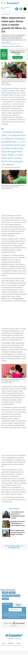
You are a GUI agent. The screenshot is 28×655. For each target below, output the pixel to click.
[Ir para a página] (12, 3)
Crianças (16, 595)
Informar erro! (15, 609)
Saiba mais (13, 625)
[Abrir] (2, 3)
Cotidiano (3, 8)
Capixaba (7, 7)
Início (2, 7)
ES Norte (5, 598)
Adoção (5, 592)
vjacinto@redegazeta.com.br (13, 43)
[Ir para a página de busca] (4, 3)
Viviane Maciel (6, 42)
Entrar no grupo (17, 57)
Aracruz (17, 93)
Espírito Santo (8, 95)
